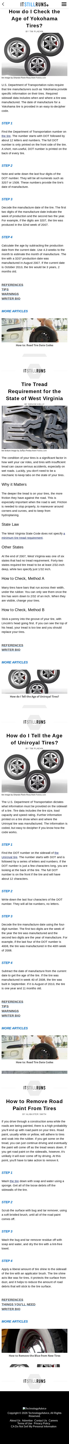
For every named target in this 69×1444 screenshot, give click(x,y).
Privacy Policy (42, 1423)
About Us (15, 1420)
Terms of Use (24, 1423)
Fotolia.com (41, 78)
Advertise (27, 1420)
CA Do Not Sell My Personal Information (33, 1426)
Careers (53, 1420)
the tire (6, 136)
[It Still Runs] (34, 4)
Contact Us (40, 1420)
